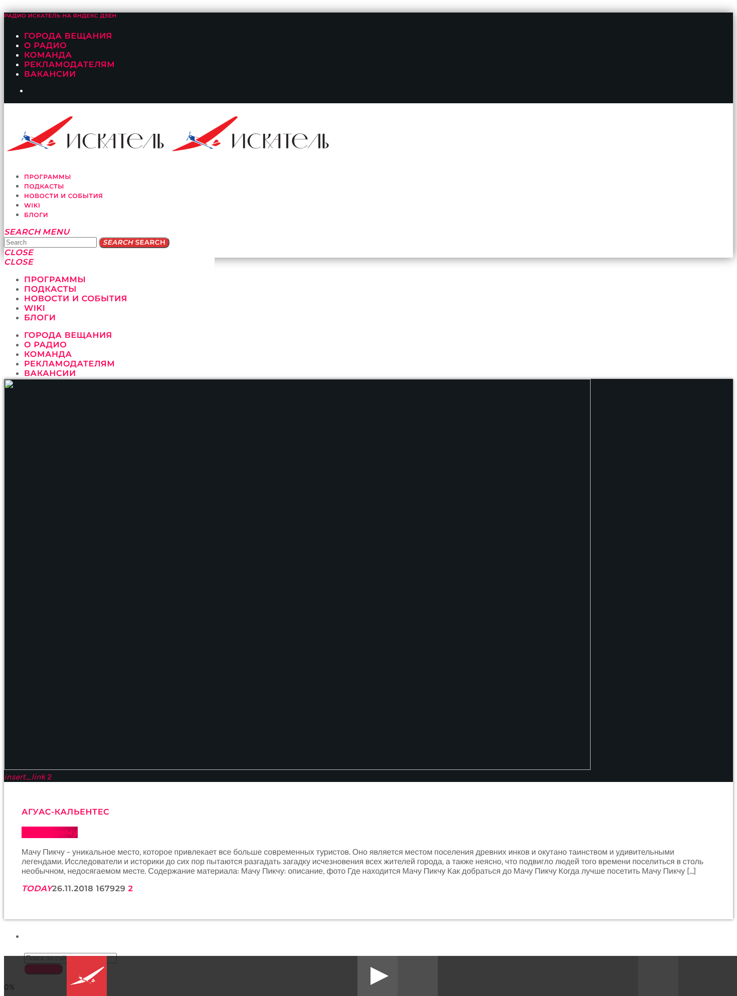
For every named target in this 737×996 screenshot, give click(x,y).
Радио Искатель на (60, 16)
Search (134, 243)
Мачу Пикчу (50, 832)
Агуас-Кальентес (65, 812)
